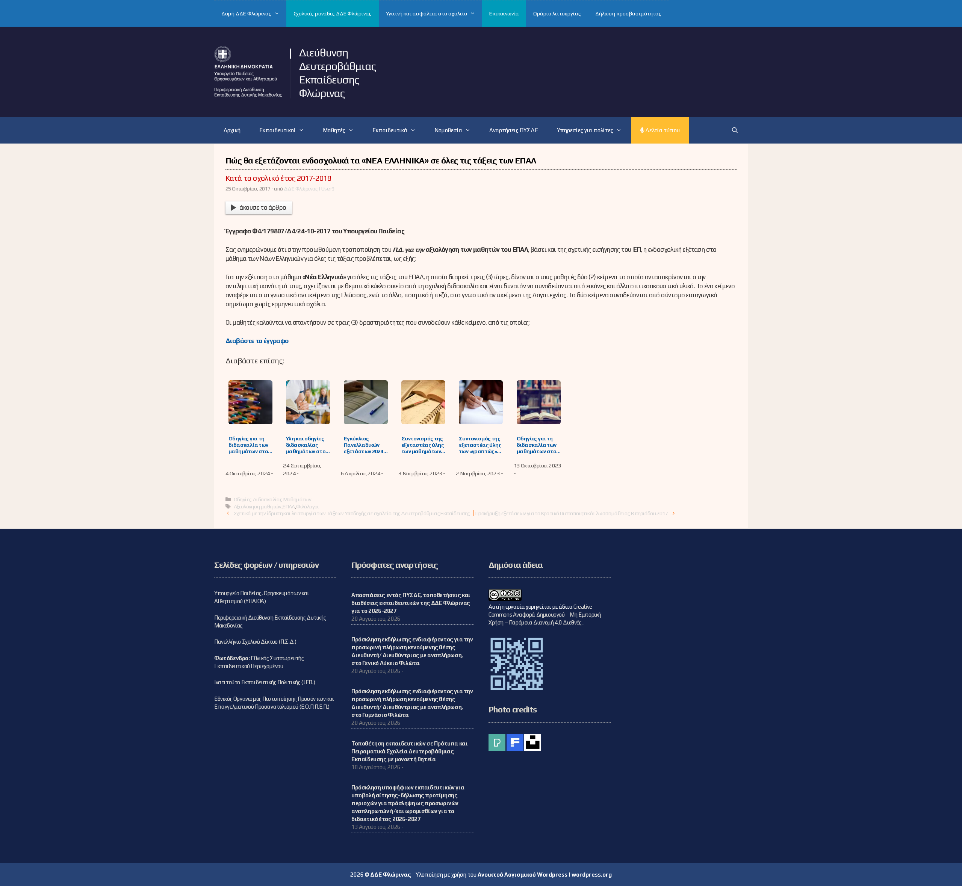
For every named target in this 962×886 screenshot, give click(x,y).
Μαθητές (334, 130)
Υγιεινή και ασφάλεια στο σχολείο (426, 14)
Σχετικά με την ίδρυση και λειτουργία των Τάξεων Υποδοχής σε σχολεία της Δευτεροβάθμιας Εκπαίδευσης (352, 513)
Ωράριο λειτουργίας (557, 14)
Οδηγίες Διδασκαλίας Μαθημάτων (273, 499)
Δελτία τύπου (662, 130)
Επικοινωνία (504, 14)
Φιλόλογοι (307, 506)
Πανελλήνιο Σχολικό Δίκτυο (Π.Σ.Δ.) (255, 641)
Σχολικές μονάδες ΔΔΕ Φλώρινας (332, 14)
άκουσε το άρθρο (262, 207)
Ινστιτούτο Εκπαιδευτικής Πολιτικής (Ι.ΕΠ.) (264, 682)
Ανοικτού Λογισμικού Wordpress (522, 874)
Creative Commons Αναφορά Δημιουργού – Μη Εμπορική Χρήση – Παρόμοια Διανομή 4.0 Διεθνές (545, 614)
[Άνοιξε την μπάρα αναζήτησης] (735, 130)
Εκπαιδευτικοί (277, 130)
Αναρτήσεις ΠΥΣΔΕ (513, 130)
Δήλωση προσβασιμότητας (628, 14)
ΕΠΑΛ (289, 506)
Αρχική (232, 130)
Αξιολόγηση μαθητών (257, 506)
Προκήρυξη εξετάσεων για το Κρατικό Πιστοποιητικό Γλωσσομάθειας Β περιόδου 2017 (571, 513)
